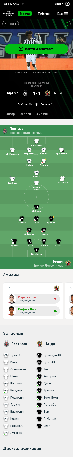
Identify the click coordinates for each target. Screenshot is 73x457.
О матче (42, 114)
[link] (24, 13)
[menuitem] (25, 13)
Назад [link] (12, 23)
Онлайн (25, 114)
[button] (62, 13)
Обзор (10, 114)
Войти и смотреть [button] (40, 49)
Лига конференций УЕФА (8, 13)
